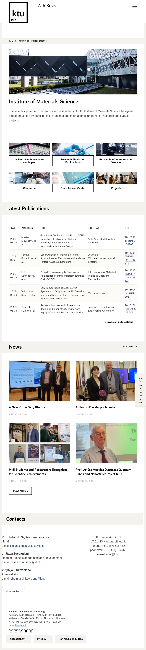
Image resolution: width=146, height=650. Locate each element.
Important (127, 346)
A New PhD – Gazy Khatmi (27, 407)
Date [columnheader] (14, 228)
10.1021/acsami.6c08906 (130, 241)
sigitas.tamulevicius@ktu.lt (27, 545)
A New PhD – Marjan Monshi (95, 407)
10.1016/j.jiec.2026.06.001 (130, 309)
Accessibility (17, 639)
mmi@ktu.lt (113, 554)
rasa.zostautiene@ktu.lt (25, 562)
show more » (20, 491)
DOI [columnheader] (127, 228)
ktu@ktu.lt (20, 625)
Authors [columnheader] (27, 228)
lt (44, 6)
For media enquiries (71, 639)
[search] (49, 6)
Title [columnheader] (44, 228)
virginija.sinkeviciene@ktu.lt (28, 578)
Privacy (42, 639)
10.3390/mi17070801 (130, 293)
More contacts (14, 591)
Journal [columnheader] (94, 228)
